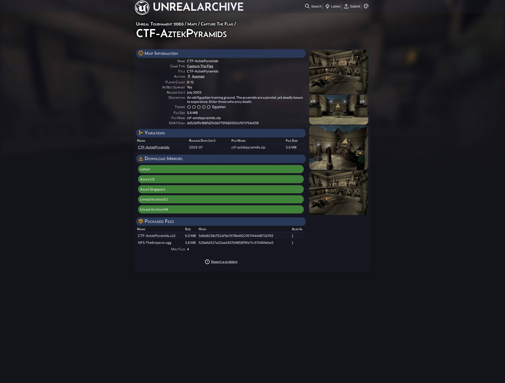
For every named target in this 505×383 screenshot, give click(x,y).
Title (181, 71)
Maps (192, 23)
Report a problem (224, 262)
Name (181, 61)
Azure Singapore (152, 189)
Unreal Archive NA (154, 209)
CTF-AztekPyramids (153, 147)
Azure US (147, 179)
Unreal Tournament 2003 (160, 23)
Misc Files (178, 249)
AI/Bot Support (173, 87)
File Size (179, 113)
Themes (180, 107)
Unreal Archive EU (154, 199)
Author (179, 76)
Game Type (177, 66)
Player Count (175, 82)
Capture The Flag (217, 23)
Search (316, 6)
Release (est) (176, 92)
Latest (335, 6)
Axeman (198, 76)
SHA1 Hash (177, 123)
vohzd (145, 169)
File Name (178, 118)
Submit (355, 6)
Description (177, 97)
